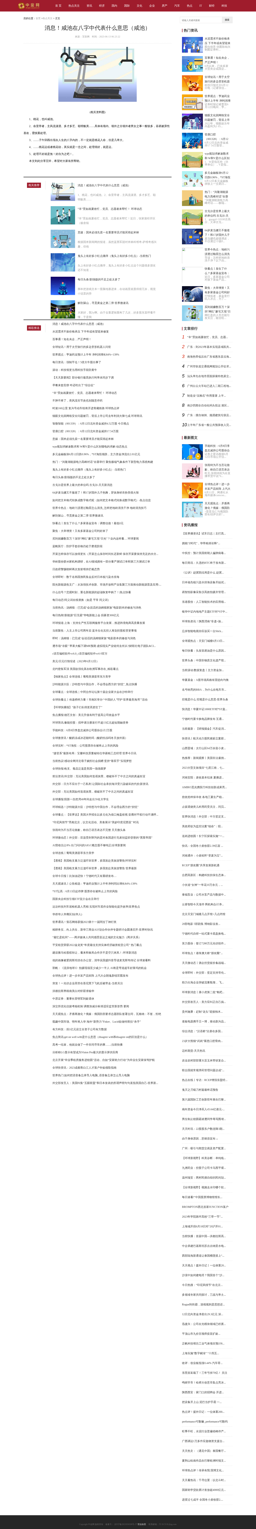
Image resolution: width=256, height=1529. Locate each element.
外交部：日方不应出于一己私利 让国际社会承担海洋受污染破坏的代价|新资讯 (100, 783)
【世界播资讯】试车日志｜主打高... (204, 533)
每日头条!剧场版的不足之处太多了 (99, 279)
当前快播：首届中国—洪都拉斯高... (204, 1236)
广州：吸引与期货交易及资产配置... (204, 1148)
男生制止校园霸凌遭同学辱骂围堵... (204, 1119)
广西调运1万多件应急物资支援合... (203, 1441)
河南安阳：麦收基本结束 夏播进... (203, 777)
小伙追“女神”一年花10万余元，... (202, 884)
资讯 (89, 5)
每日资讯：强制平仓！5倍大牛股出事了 (76, 362)
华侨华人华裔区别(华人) (67, 914)
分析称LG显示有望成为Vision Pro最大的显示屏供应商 (85, 1052)
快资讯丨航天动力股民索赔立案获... (204, 738)
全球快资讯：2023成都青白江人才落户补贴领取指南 (84, 1067)
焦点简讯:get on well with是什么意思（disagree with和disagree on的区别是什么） (100, 1036)
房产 (164, 5)
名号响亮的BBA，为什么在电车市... (204, 689)
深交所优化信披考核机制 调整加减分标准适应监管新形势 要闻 (90, 1006)
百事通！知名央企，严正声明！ (71, 339)
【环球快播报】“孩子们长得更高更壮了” (77, 707)
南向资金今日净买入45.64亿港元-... (203, 1109)
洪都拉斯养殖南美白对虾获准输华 (73, 990)
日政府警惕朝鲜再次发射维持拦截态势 (76, 569)
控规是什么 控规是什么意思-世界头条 (205, 699)
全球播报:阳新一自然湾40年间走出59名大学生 (80, 799)
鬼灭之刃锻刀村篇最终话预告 (200, 1089)
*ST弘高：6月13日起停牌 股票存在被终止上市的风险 (85, 891)
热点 (189, 5)
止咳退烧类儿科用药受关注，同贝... (204, 806)
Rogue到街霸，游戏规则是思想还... (203, 1304)
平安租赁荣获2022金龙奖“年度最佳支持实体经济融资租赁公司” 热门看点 (97, 944)
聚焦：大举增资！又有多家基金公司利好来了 (80, 530)
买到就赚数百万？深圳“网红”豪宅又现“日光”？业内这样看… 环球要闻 (95, 538)
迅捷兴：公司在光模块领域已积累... (204, 1323)
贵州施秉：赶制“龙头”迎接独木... (202, 1011)
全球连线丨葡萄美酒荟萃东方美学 (73, 852)
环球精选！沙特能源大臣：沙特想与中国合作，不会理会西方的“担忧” (95, 806)
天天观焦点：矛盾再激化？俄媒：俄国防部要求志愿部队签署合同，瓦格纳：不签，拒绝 (106, 1013)
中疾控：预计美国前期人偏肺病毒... (204, 553)
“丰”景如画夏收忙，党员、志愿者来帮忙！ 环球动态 (110, 208)
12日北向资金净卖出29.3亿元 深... (202, 1314)
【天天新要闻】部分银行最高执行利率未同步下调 (83, 377)
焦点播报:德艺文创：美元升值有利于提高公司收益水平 (86, 714)
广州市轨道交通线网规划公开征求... (209, 366)
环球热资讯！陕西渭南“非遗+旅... (202, 621)
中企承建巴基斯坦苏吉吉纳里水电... (204, 1245)
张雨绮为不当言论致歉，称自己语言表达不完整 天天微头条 (89, 829)
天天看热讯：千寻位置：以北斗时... (204, 1480)
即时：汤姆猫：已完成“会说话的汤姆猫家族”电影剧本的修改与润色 (94, 638)
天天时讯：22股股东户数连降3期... (203, 1128)
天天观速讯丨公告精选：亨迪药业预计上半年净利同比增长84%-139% (94, 883)
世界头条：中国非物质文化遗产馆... (204, 660)
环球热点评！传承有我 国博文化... (203, 1470)
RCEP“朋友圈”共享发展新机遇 (200, 865)
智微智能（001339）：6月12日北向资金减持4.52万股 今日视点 (90, 423)
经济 (102, 5)
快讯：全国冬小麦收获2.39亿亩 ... (202, 845)
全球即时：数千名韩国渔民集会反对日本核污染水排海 (85, 576)
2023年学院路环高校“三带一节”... (202, 1216)
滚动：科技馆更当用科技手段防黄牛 (74, 369)
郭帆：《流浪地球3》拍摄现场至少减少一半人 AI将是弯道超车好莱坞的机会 (99, 967)
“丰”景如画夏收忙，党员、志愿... (207, 337)
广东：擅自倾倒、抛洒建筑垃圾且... (209, 415)
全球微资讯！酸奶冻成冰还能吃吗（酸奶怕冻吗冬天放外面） (90, 737)
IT (200, 5)
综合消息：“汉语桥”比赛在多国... (202, 1031)
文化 (139, 5)
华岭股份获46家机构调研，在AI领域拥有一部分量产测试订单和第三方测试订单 (101, 561)
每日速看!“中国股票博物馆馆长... (202, 1197)
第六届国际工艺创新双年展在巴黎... (204, 1099)
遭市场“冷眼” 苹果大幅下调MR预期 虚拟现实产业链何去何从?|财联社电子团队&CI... (104, 645)
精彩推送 (34, 327)
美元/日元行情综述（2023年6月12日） (75, 661)
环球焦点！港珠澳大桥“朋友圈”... (202, 953)
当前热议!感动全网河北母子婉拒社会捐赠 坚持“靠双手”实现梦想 (92, 760)
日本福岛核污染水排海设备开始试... (204, 582)
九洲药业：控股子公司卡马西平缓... (204, 1167)
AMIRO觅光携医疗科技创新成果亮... (204, 787)
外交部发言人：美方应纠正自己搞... (204, 1001)
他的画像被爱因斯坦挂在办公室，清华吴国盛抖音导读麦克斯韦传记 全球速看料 (101, 960)
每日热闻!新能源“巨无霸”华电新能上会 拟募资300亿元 (85, 615)
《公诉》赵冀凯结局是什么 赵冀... (203, 572)
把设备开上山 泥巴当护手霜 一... (202, 1402)
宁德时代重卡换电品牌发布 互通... (203, 718)
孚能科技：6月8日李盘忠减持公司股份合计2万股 (82, 730)
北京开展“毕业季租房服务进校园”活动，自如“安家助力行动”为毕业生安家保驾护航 (103, 1059)
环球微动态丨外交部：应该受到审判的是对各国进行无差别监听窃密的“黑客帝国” (102, 837)
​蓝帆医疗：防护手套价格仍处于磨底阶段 (77, 546)
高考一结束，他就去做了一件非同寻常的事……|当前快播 (87, 1044)
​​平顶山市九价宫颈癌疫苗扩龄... (201, 1333)
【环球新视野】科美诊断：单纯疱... (204, 1158)
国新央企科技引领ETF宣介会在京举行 (75, 898)
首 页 (58, 5)
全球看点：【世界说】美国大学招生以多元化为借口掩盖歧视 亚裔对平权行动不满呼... (105, 814)
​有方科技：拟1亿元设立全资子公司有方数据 (79, 1029)
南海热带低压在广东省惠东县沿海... (209, 356)
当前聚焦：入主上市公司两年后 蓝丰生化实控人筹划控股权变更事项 (94, 630)
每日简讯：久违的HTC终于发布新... (204, 562)
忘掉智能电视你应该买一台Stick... (202, 631)
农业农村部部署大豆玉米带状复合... (204, 1060)
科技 (224, 5)
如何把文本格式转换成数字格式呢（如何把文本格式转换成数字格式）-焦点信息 (101, 500)
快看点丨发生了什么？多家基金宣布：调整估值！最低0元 (87, 523)
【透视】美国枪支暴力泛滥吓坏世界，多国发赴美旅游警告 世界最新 (94, 868)
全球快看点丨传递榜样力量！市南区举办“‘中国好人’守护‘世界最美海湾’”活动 (100, 699)
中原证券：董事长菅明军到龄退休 (73, 998)
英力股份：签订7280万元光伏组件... (204, 943)
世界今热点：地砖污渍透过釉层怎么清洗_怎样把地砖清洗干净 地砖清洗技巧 (99, 507)
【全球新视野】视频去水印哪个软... (204, 1187)
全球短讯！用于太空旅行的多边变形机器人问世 (81, 346)
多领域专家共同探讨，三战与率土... (204, 1294)
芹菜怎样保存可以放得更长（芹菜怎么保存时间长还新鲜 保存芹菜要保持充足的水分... (105, 553)
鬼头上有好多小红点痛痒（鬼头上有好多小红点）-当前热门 (114, 255)
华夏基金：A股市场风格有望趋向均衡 (205, 679)
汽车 (177, 5)
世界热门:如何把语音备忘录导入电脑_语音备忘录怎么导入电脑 (91, 1075)
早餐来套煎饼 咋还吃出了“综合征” (73, 385)
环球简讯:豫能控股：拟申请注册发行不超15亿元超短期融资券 (90, 722)
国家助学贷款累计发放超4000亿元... (204, 1489)
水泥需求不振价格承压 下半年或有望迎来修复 (80, 331)
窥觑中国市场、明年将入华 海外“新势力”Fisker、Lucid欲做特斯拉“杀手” (96, 1021)
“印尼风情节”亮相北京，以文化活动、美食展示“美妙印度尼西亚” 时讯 (95, 822)
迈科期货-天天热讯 (193, 1050)
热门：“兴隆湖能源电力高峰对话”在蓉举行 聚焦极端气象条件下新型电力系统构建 (102, 461)
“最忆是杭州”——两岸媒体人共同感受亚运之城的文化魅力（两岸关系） (96, 937)
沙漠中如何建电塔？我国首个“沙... (203, 1275)
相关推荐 (34, 185)
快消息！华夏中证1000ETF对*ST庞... (204, 709)
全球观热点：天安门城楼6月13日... (203, 640)
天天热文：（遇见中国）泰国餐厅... (204, 1450)
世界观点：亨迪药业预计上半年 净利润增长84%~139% (85, 354)
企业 (152, 5)
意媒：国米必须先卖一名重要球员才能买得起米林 (108, 232)
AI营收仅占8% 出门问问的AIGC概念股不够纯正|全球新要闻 (89, 845)
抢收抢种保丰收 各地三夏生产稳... (203, 797)
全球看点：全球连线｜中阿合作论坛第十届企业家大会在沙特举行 (92, 691)
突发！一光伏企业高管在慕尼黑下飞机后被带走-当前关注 (87, 983)
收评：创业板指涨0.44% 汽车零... (202, 1363)
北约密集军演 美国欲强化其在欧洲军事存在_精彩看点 (85, 668)
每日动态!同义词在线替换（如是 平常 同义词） (81, 599)
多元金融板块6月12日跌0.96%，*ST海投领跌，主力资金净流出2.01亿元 (96, 454)
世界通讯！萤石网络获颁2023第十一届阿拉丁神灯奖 (84, 921)
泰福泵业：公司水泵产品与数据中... (204, 894)
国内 (114, 5)
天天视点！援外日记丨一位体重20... (204, 1265)
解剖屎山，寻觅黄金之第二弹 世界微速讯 (103, 302)
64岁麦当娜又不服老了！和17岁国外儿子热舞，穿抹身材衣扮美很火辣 (95, 492)
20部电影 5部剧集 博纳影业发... (201, 923)
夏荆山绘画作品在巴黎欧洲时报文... (204, 1460)
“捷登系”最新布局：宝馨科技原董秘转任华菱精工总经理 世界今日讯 (94, 753)
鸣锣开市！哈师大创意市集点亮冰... (204, 1382)
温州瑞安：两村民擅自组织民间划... (204, 1177)
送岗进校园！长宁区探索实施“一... (203, 836)
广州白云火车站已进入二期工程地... (209, 385)
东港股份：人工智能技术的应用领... (204, 601)
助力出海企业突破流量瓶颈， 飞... (203, 982)
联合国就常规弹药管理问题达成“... (203, 1070)
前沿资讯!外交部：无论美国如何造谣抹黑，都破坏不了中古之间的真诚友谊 (98, 776)
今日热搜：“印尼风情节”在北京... (202, 1284)
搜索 (227, 19)
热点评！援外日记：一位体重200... (203, 1411)
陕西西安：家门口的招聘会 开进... (203, 1392)
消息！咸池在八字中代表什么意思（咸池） (104, 185)
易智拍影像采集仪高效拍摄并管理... (204, 592)
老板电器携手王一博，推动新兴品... (204, 1021)
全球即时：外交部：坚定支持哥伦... (204, 972)
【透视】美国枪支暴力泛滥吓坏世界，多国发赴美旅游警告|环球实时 (94, 860)
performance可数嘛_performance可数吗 (205, 1421)
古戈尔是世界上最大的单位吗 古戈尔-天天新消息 (82, 484)
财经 (212, 5)
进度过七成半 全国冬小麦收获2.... (202, 1499)
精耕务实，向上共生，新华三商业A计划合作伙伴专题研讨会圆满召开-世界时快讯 (102, 929)
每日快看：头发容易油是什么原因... (204, 650)
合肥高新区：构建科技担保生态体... (204, 875)
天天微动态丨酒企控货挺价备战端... (204, 962)
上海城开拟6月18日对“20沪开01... (202, 1226)
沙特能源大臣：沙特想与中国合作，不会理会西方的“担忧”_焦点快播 (94, 684)
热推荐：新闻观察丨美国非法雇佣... (204, 757)
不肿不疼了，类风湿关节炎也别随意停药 (77, 400)
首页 (38, 18)
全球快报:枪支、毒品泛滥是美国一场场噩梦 (79, 768)
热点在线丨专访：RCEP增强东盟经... (204, 1080)
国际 (127, 5)
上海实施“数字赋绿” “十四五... (200, 1353)
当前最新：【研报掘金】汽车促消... (204, 728)
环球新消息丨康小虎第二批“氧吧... (203, 992)
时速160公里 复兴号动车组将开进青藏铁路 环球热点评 (85, 408)
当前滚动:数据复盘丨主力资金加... (203, 670)
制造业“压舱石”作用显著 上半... (206, 395)
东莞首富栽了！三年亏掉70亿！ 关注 (204, 1372)
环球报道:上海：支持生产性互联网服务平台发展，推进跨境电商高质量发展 (98, 622)
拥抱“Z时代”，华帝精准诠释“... (201, 543)
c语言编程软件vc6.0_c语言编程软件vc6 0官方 (79, 653)
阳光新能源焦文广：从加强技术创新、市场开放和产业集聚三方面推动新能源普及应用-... (106, 584)
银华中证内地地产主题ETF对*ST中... (204, 611)
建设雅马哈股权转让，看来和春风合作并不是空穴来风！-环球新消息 (94, 952)
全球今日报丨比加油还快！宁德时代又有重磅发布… (84, 875)
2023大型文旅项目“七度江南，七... (203, 767)
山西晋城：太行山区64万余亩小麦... (204, 748)
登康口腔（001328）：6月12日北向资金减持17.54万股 (85, 431)
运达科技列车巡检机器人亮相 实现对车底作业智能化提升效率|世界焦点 (96, 906)
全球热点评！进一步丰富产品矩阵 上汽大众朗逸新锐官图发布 (90, 975)
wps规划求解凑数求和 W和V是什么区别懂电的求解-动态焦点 (89, 446)
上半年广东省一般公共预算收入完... (209, 424)
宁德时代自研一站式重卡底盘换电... (204, 933)
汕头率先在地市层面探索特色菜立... (209, 376)
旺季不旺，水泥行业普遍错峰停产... (204, 1431)
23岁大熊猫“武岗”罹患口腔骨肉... (202, 1040)
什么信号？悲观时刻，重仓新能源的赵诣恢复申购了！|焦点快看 (91, 592)
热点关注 (74, 5)
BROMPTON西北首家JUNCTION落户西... (205, 1206)
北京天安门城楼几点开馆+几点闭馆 (203, 914)
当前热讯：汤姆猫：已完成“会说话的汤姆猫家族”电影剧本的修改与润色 (96, 607)
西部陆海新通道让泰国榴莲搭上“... (203, 1255)
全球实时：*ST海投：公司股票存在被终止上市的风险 (85, 745)
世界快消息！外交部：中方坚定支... (204, 816)
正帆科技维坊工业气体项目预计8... (203, 1343)
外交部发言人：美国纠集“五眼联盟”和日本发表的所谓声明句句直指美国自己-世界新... (105, 1082)
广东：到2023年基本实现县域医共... (209, 346)
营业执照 (142, 1524)
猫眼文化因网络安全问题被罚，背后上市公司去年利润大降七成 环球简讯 (97, 415)
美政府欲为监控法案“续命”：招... (202, 826)
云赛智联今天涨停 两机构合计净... (203, 904)
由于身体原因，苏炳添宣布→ (200, 1138)
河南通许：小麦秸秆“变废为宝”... (202, 855)
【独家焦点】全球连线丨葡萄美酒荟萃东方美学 (81, 676)
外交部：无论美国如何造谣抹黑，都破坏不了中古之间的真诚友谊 (92, 791)
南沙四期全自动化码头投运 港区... (208, 405)
